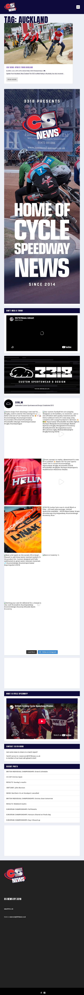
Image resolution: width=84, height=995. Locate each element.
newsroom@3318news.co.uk (29, 756)
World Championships (36, 71)
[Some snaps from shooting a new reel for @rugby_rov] (22, 434)
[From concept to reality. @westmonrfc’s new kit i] (61, 482)
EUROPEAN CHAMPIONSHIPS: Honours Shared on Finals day (28, 815)
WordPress (53, 990)
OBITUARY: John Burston (15, 788)
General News (26, 71)
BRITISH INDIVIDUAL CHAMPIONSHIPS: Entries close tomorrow (29, 798)
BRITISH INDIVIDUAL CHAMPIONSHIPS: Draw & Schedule (27, 771)
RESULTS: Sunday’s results (16, 782)
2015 (20, 71)
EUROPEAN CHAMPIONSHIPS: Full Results (21, 809)
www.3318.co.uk (8, 909)
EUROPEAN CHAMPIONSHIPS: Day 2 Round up (23, 820)
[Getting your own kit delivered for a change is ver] (22, 625)
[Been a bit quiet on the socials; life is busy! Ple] (22, 577)
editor (9, 71)
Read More (12, 79)
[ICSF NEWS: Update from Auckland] (38, 43)
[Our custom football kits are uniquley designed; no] (61, 434)
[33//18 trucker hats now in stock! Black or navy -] (61, 529)
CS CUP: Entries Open (14, 777)
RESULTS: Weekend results (16, 804)
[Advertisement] (42, 673)
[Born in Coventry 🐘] (61, 577)
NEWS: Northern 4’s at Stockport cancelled (22, 793)
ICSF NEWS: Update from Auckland (19, 67)
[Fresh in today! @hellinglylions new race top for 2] (22, 482)
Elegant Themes (39, 990)
